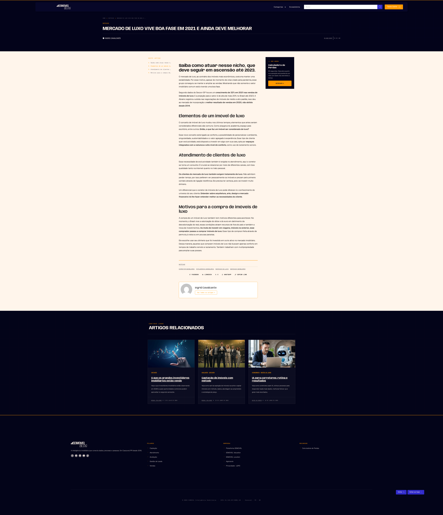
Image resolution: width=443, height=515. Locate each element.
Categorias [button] (278, 7)
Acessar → (280, 83)
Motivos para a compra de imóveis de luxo (161, 73)
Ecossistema (294, 7)
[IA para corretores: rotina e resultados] (271, 354)
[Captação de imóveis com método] (221, 354)
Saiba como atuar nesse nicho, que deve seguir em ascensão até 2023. (161, 63)
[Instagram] (72, 455)
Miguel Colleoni (156, 400)
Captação (154, 372)
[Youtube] (83, 455)
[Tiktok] (87, 455)
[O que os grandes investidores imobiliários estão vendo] (171, 354)
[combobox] (340, 7)
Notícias (111, 18)
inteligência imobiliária (205, 269)
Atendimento (256, 372)
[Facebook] (76, 455)
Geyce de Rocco (257, 400)
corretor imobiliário (187, 269)
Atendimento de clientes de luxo (161, 69)
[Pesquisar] (379, 7)
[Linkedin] (80, 455)
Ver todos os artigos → (206, 292)
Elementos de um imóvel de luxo (161, 66)
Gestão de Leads (266, 372)
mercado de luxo (222, 269)
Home (104, 18)
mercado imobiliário (237, 269)
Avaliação (205, 372)
